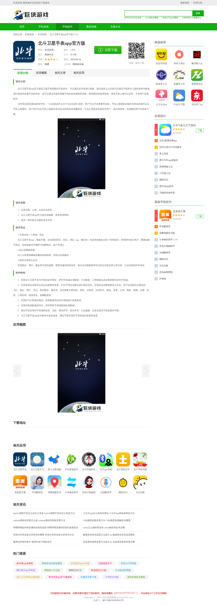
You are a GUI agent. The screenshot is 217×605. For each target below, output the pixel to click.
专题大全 (115, 26)
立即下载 (111, 50)
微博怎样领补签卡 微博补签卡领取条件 (32, 542)
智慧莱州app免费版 (197, 85)
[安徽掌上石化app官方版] (179, 75)
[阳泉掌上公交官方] (161, 75)
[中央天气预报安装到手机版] (179, 95)
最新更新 (184, 3)
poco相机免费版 (152, 18)
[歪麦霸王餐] (165, 216)
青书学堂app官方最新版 (60, 577)
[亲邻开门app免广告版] (197, 95)
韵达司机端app (161, 64)
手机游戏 (43, 26)
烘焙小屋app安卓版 (179, 64)
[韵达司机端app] (161, 54)
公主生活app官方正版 (161, 105)
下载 (200, 130)
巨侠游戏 (29, 34)
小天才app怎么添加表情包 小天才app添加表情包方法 (109, 513)
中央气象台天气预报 (184, 125)
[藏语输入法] (197, 54)
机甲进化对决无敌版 (133, 18)
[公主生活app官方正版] (161, 95)
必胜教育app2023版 (80, 563)
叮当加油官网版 (123, 570)
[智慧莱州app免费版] (197, 75)
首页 (22, 26)
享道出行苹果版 (128, 563)
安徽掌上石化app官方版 (179, 85)
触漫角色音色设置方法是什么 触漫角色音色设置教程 (109, 535)
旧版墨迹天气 (105, 563)
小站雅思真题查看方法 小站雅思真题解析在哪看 (106, 520)
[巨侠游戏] (34, 15)
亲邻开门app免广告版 (197, 105)
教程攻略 (91, 26)
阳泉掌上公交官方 (161, 85)
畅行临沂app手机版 (26, 570)
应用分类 (197, 3)
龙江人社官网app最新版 (28, 577)
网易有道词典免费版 (52, 563)
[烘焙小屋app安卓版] (179, 54)
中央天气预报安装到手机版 (179, 105)
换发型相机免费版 (136, 577)
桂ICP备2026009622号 (113, 600)
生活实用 (42, 34)
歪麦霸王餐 (179, 211)
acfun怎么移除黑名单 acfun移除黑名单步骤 (104, 527)
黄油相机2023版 (98, 570)
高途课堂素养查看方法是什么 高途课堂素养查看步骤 (109, 542)
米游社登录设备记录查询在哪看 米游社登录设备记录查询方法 (43, 535)
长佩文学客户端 (88, 577)
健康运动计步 (75, 570)
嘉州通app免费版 (25, 563)
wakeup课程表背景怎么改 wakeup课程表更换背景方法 (39, 520)
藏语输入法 (197, 63)
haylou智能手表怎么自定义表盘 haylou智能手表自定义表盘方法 (44, 513)
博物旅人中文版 (52, 570)
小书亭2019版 (112, 577)
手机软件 (67, 26)
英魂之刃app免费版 (170, 18)
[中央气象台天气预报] (165, 130)
